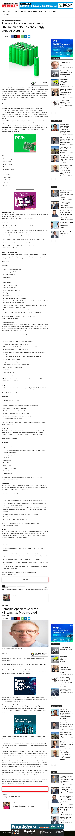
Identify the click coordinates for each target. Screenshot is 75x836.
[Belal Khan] (6, 597)
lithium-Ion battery (21, 585)
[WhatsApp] (22, 36)
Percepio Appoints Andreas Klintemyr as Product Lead (66, 63)
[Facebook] (12, 36)
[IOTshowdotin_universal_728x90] (46, 8)
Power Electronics (13, 20)
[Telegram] (29, 36)
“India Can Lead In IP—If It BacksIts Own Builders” (66, 233)
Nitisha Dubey (63, 67)
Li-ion (15, 585)
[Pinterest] (18, 36)
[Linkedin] (25, 36)
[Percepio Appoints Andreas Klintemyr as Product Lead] (55, 65)
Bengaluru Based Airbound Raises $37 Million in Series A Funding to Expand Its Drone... (66, 104)
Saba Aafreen (63, 144)
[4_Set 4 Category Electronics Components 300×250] (25, 152)
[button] (71, 11)
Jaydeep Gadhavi (63, 109)
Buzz (3, 20)
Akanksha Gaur (63, 175)
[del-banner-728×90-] (37, 835)
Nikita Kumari (63, 86)
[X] (15, 36)
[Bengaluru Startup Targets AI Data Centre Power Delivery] (55, 205)
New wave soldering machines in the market (12, 589)
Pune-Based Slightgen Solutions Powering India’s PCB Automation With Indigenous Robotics (66, 194)
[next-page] (55, 113)
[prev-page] (52, 113)
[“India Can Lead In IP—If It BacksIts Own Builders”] (55, 234)
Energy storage (9, 585)
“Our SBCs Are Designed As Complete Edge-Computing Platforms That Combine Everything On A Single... (66, 214)
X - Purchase (19, 20)
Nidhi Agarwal (63, 207)
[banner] (62, 56)
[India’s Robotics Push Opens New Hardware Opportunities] (55, 150)
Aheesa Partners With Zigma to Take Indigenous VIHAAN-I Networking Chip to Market (66, 92)
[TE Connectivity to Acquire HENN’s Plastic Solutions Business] (55, 73)
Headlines (6, 20)
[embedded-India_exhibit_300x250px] (25, 209)
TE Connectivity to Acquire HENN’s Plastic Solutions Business (66, 72)
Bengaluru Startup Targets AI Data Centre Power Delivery (66, 203)
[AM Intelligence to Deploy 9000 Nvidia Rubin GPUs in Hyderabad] (55, 82)
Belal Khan (5, 33)
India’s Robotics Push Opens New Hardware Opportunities (66, 148)
